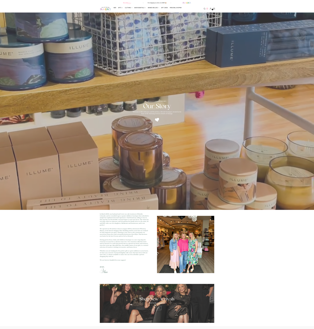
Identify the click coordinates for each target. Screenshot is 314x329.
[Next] (171, 2)
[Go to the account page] (210, 8)
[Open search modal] (204, 8)
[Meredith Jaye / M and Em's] (105, 9)
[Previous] (143, 2)
